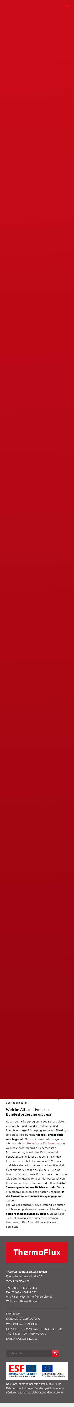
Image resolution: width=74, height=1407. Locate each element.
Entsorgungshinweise (22, 1338)
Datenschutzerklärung (23, 1318)
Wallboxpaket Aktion (21, 1324)
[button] (55, 1353)
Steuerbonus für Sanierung (43, 1143)
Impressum (13, 1313)
